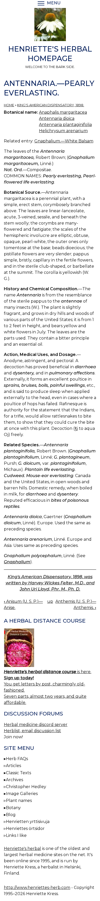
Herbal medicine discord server (35, 724)
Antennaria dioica (56, 118)
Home (9, 105)
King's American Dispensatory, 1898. (50, 105)
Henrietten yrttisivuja (27, 821)
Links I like (16, 835)
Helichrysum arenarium (63, 130)
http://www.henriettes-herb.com (37, 887)
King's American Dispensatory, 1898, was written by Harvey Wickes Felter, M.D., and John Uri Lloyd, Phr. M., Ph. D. (50, 583)
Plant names (19, 800)
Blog (11, 814)
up (50, 601)
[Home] (50, 25)
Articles (13, 765)
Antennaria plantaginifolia (65, 124)
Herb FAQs (17, 758)
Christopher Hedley (26, 786)
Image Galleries (22, 793)
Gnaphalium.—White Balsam (63, 141)
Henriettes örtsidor (25, 828)
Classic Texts (18, 772)
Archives (14, 779)
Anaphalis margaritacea (63, 112)
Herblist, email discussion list (32, 730)
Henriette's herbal (22, 848)
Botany (13, 807)
